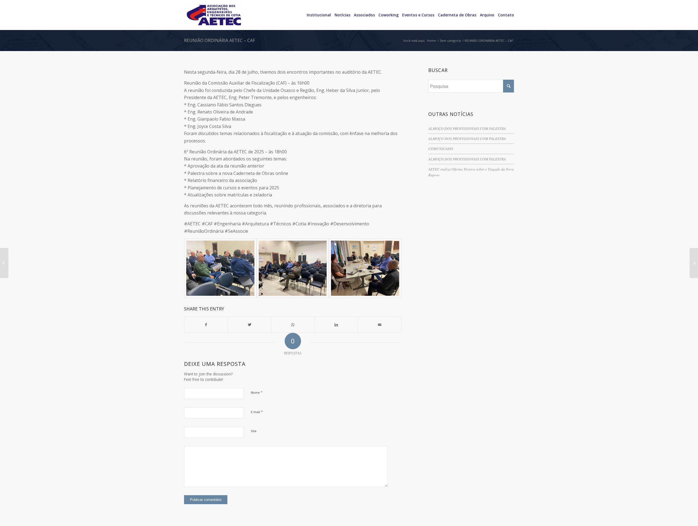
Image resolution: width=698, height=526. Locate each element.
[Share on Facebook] (206, 324)
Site (254, 431)
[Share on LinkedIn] (336, 324)
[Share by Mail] (379, 324)
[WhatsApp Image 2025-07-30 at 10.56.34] (293, 268)
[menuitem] (317, 15)
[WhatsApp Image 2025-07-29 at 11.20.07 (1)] (220, 268)
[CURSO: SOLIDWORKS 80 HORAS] (694, 263)
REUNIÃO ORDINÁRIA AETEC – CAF (219, 40)
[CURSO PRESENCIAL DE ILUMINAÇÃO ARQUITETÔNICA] (4, 263)
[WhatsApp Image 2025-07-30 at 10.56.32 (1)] (365, 268)
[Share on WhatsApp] (292, 324)
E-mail (257, 411)
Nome (257, 392)
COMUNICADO (440, 148)
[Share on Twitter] (249, 324)
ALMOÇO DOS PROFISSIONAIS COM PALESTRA (467, 128)
